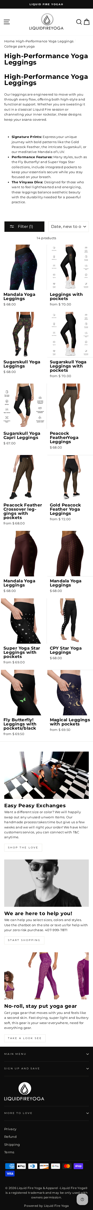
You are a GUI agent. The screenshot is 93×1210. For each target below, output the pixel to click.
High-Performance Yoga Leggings (45, 41)
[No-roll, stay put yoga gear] (46, 976)
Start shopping (24, 940)
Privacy (10, 1129)
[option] (46, 4)
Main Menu (15, 1054)
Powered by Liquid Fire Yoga (46, 1206)
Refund (10, 1137)
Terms (9, 1152)
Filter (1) (25, 226)
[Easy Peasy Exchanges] (46, 775)
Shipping (12, 1144)
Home (9, 41)
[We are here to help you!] (46, 883)
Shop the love (23, 847)
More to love (18, 1113)
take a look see (25, 1038)
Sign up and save (22, 1068)
